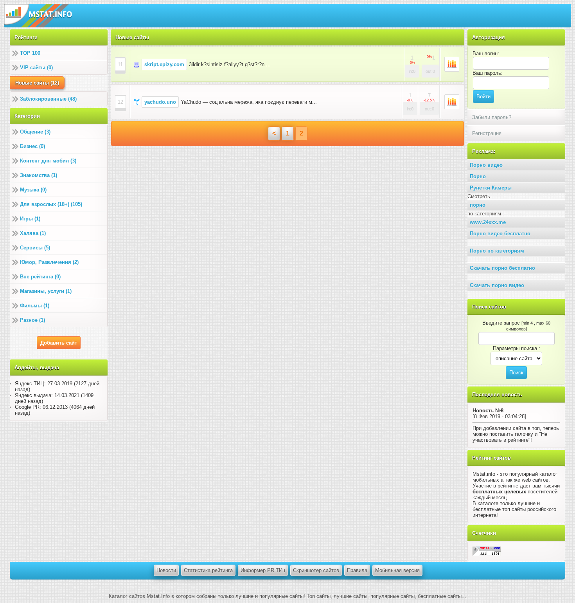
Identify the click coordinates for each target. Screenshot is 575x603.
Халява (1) (33, 233)
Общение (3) (35, 132)
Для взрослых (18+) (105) (51, 204)
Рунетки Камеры (491, 188)
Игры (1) (30, 219)
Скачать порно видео (497, 285)
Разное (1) (32, 320)
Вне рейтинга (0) (40, 277)
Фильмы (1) (34, 306)
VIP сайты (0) (36, 67)
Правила (357, 570)
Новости (166, 570)
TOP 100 (30, 53)
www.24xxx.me (488, 222)
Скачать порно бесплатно (502, 268)
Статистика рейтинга (208, 570)
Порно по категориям (497, 251)
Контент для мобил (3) (48, 161)
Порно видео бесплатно (500, 234)
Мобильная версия (397, 570)
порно (477, 205)
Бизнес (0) (32, 146)
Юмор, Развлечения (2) (49, 262)
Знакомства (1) (38, 175)
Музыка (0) (33, 190)
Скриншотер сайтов (316, 570)
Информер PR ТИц (263, 570)
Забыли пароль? (491, 117)
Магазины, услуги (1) (46, 291)
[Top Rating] (487, 551)
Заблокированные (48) (48, 99)
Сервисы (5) (35, 248)
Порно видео (486, 165)
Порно (478, 176)
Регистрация (486, 133)
